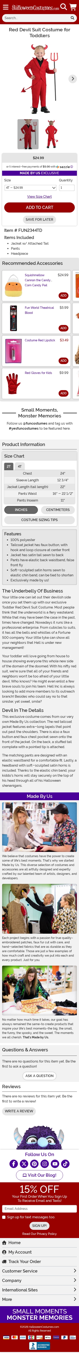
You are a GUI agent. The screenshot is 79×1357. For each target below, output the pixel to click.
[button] (73, 7)
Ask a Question (39, 1076)
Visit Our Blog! (41, 1175)
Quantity (66, 180)
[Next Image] (72, 79)
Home (14, 1242)
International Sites (20, 1289)
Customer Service (19, 1271)
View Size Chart (39, 197)
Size (7, 180)
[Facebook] (13, 1164)
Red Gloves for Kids (38, 373)
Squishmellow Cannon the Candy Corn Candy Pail (38, 280)
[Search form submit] (72, 18)
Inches (21, 510)
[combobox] (35, 18)
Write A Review (19, 1111)
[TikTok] (65, 1164)
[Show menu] (5, 7)
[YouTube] (55, 1164)
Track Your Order (24, 1261)
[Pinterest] (34, 1164)
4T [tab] (20, 467)
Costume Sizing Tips (39, 520)
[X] (24, 1164)
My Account (20, 1252)
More (7, 1299)
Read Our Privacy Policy (39, 1234)
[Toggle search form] (63, 7)
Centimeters (58, 510)
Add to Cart (39, 207)
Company (11, 1280)
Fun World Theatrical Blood (39, 310)
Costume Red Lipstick (40, 340)
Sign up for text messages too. (31, 1217)
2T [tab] (9, 467)
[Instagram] (44, 1164)
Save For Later (39, 220)
